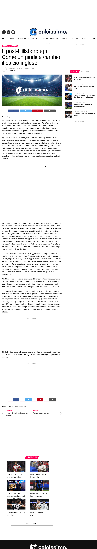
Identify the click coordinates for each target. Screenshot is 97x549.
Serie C (48, 43)
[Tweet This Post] (26, 111)
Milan (78, 38)
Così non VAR (21, 38)
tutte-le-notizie (20, 455)
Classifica (54, 38)
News (12, 38)
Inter (72, 38)
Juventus (63, 38)
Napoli (84, 38)
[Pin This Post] (37, 111)
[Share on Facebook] (13, 111)
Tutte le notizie (42, 38)
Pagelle (31, 38)
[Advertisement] (48, 13)
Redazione (12, 70)
